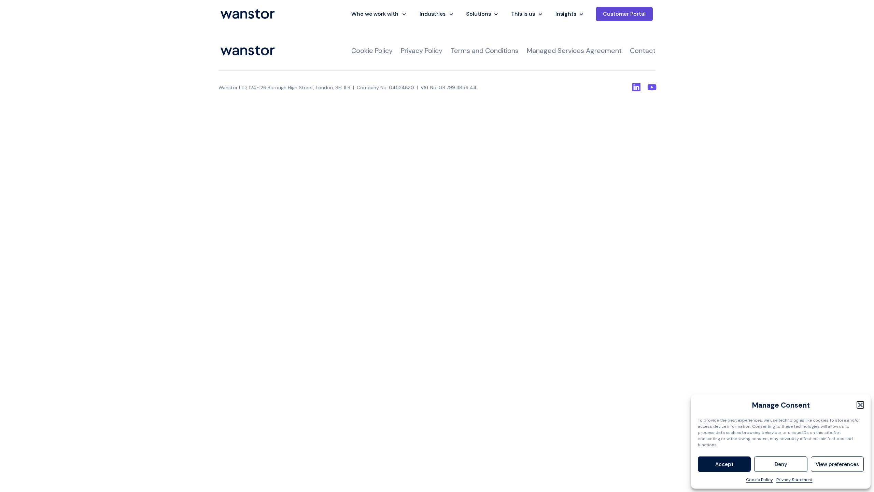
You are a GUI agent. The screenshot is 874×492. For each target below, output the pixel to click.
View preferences (837, 464)
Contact (643, 50)
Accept (724, 464)
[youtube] (651, 87)
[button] (860, 404)
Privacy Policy (421, 50)
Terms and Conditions (485, 50)
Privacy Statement (794, 479)
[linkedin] (636, 87)
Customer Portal (624, 13)
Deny (781, 464)
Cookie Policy (759, 479)
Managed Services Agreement (574, 50)
